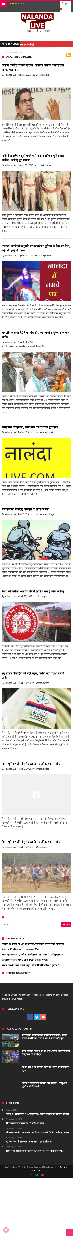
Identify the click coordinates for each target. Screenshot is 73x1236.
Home (4, 52)
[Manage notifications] (6, 1230)
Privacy (63, 1167)
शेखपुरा (51, 514)
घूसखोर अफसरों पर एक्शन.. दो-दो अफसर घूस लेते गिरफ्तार (25, 959)
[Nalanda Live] (36, 16)
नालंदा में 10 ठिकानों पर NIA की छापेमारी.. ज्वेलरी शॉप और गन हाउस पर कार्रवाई (33, 944)
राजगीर (51, 432)
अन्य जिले (22, 346)
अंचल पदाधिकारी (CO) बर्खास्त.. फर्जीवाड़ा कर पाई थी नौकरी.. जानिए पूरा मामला (33, 954)
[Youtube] (61, 9)
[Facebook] (61, 3)
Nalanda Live (10, 75)
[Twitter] (66, 3)
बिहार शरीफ (40, 346)
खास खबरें (31, 346)
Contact (36, 1171)
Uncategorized (42, 75)
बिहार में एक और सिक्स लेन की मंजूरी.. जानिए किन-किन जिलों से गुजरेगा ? (30, 965)
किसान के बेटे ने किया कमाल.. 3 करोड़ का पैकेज (20, 949)
